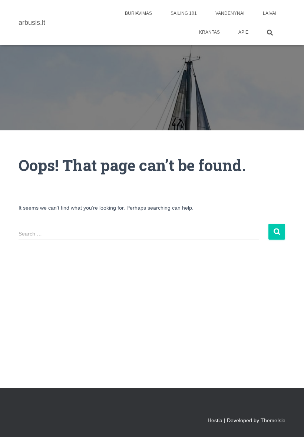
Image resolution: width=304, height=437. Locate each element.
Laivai (269, 13)
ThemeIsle (273, 420)
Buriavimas (138, 13)
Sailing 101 (184, 13)
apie (243, 32)
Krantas (209, 32)
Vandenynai (229, 13)
